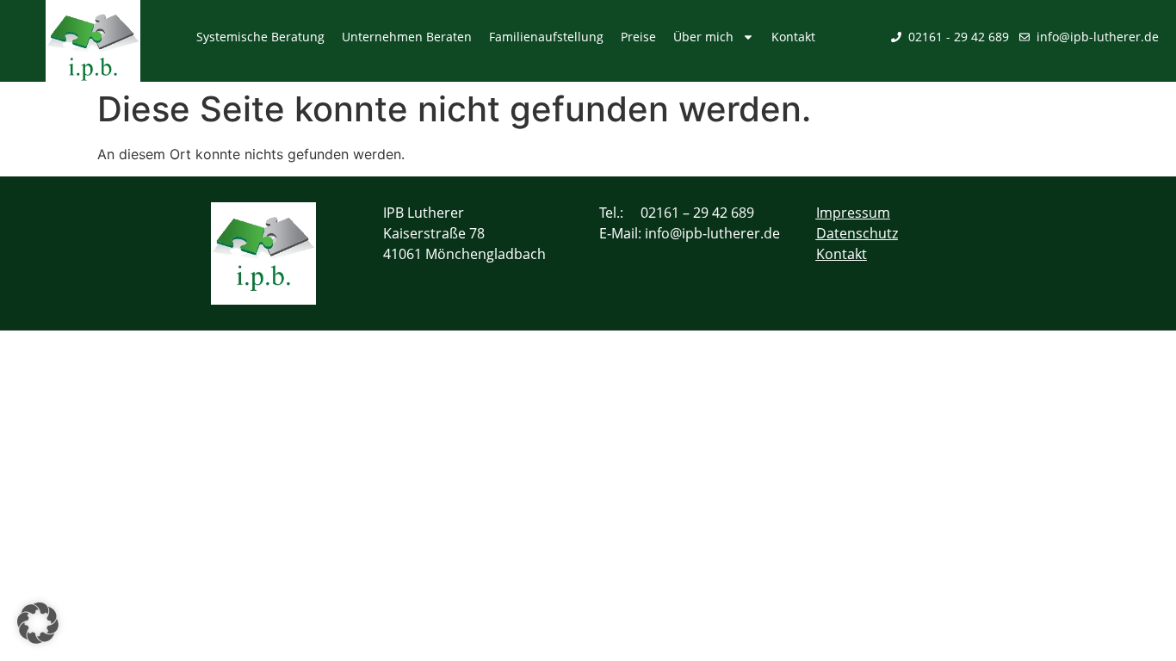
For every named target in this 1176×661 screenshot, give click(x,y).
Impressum (853, 212)
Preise (638, 36)
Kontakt (793, 36)
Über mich (703, 36)
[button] (38, 623)
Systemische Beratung (260, 36)
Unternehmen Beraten (407, 36)
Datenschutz (857, 233)
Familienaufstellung (546, 36)
